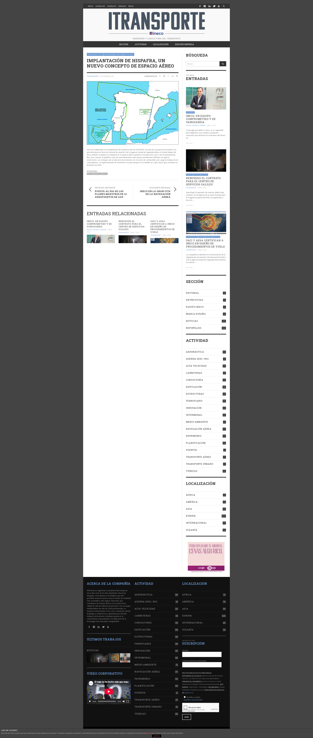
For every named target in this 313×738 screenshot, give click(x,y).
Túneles (191, 471)
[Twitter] (214, 6)
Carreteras (194, 372)
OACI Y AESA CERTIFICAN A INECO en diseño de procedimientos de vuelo (162, 226)
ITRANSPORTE (93, 76)
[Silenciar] (124, 701)
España (108, 54)
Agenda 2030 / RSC (197, 358)
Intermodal (194, 414)
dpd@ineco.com (189, 693)
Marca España (196, 313)
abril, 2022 (134, 232)
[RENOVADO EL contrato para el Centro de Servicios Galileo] (133, 239)
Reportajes (193, 327)
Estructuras (195, 393)
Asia (189, 508)
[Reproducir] (90, 701)
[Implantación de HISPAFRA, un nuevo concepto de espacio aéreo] (133, 113)
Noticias (129, 54)
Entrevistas (194, 299)
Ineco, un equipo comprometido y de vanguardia (99, 224)
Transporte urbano (199, 463)
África (190, 494)
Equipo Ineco (195, 306)
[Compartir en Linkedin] (172, 76)
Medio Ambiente (197, 421)
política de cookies (149, 733)
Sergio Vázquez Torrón (96, 230)
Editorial (190, 112)
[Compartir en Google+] (168, 76)
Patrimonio (193, 435)
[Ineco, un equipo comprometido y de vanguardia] (101, 239)
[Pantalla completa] (127, 701)
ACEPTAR (156, 736)
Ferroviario (194, 400)
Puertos (191, 449)
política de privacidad (194, 700)
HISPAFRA (97, 174)
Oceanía (191, 529)
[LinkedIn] (209, 6)
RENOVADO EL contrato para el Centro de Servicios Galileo (132, 225)
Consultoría (194, 379)
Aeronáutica (95, 54)
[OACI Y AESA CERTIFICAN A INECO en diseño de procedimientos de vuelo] (164, 240)
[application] (109, 691)
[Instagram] (204, 6)
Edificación (194, 386)
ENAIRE (90, 174)
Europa (118, 54)
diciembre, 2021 (107, 76)
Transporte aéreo (198, 456)
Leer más (189, 143)
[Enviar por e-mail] (177, 76)
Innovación (194, 407)
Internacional (196, 522)
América (192, 501)
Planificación (196, 442)
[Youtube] (218, 6)
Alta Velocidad (196, 365)
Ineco (105, 174)
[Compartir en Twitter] (164, 76)
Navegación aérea (198, 428)
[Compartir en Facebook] (160, 76)
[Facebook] (200, 6)
